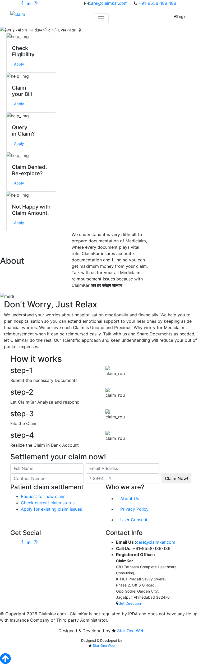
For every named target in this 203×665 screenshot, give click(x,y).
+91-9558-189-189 (156, 3)
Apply (19, 64)
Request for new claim (43, 496)
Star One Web (131, 630)
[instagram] (36, 3)
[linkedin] (28, 3)
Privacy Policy (134, 509)
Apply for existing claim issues (51, 509)
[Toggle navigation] (101, 18)
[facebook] (22, 3)
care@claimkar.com (108, 3)
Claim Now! (176, 478)
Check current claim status (48, 502)
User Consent (133, 519)
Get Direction (129, 603)
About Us (129, 498)
